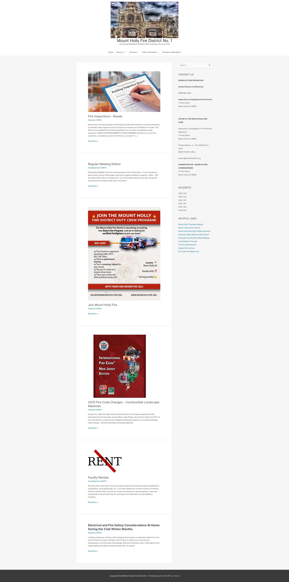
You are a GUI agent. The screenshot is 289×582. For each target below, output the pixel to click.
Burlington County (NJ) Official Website (194, 238)
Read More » (93, 141)
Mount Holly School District (189, 228)
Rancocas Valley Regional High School (193, 234)
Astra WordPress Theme (169, 576)
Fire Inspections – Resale (105, 116)
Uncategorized (94, 168)
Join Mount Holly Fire (102, 305)
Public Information (149, 52)
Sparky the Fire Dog (186, 248)
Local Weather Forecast (187, 241)
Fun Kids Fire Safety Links (188, 251)
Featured (91, 120)
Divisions (133, 52)
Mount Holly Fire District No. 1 (144, 40)
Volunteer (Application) (171, 52)
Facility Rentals (98, 477)
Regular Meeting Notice (104, 164)
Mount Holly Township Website (190, 224)
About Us (120, 52)
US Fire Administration (187, 245)
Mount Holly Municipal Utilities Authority (194, 231)
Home (110, 52)
